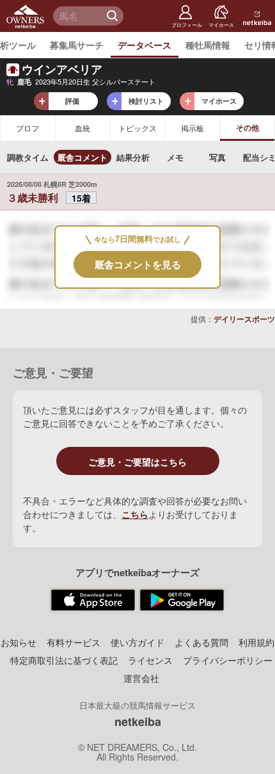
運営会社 (141, 678)
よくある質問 (201, 642)
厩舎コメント (82, 157)
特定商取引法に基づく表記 (64, 660)
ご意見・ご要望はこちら (137, 461)
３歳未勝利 (34, 197)
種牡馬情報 (207, 44)
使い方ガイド (137, 642)
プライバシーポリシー (227, 660)
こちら (135, 514)
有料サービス (73, 642)
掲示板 (192, 127)
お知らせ (18, 642)
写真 (217, 157)
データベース (144, 44)
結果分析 (133, 157)
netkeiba (137, 721)
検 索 (113, 16)
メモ (175, 157)
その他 (247, 127)
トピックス (137, 127)
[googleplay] (182, 600)
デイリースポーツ (244, 319)
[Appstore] (93, 600)
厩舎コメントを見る (138, 264)
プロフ (27, 127)
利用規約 (256, 642)
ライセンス (150, 660)
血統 (82, 127)
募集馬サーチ (77, 44)
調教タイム (28, 157)
